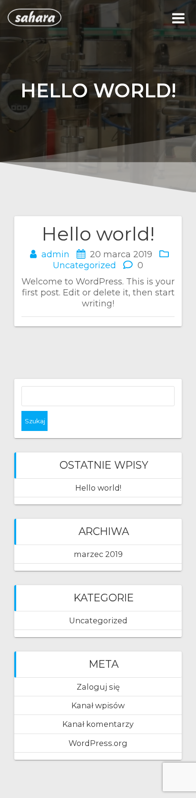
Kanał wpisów (98, 705)
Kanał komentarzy (98, 724)
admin (55, 254)
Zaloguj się (98, 687)
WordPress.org (98, 743)
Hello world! (98, 488)
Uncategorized (84, 265)
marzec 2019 (98, 554)
